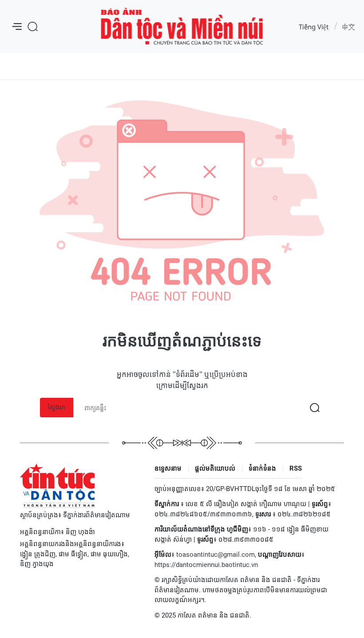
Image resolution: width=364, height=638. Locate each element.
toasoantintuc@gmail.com (215, 555)
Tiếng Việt (313, 26)
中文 (348, 26)
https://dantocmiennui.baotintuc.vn (206, 565)
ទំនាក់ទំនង (262, 468)
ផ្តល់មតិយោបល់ (215, 468)
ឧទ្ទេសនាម (168, 468)
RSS (295, 468)
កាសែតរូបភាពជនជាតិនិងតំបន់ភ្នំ (182, 27)
